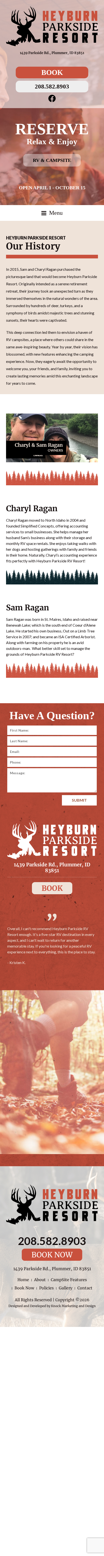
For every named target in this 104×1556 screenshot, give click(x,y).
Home (23, 1279)
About (40, 1279)
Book (52, 72)
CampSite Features (69, 1279)
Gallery (65, 1287)
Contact (84, 1287)
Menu (55, 213)
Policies (46, 1287)
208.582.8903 (52, 86)
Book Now (52, 1254)
